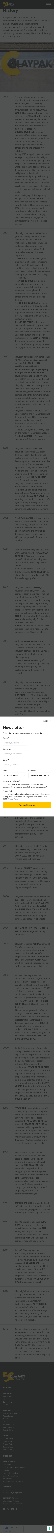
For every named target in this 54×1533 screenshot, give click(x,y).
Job (5, 770)
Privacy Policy (13, 799)
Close (45, 721)
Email (6, 760)
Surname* (7, 749)
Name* (6, 738)
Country (32, 770)
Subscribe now (27, 805)
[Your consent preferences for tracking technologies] (49, 1528)
